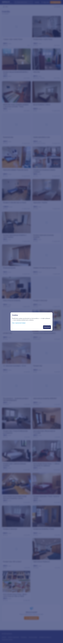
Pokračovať (47, 327)
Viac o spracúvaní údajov (19, 323)
